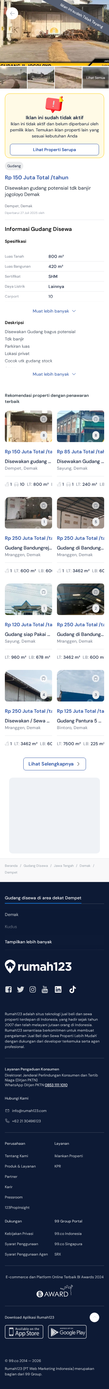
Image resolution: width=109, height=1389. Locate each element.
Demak (85, 865)
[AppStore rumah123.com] (24, 1332)
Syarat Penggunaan (21, 1244)
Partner (11, 1176)
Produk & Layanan (20, 1166)
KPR (57, 1166)
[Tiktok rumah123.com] (73, 989)
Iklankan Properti (68, 1156)
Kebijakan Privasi (19, 1233)
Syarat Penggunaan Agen (26, 1254)
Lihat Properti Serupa (54, 149)
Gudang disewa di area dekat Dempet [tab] (43, 898)
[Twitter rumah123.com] (20, 989)
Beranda (11, 865)
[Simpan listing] (43, 419)
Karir (8, 1187)
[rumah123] (54, 967)
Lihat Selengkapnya (51, 764)
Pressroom (14, 1197)
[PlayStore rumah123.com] (67, 1332)
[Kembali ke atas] (94, 1317)
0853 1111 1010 (56, 1085)
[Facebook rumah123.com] (8, 989)
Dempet (11, 872)
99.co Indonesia (68, 1233)
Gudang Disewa (36, 865)
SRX (57, 1254)
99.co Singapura (68, 1244)
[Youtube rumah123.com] (44, 989)
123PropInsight (17, 1207)
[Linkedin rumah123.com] (58, 989)
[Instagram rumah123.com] (32, 989)
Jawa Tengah (64, 865)
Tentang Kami (16, 1156)
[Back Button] (12, 13)
